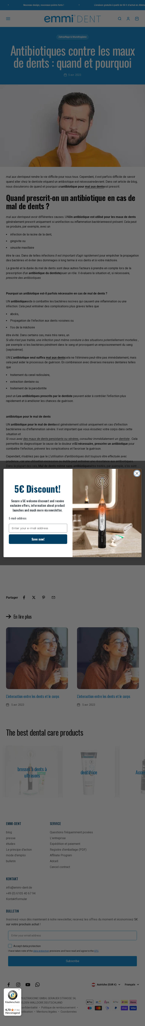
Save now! (38, 539)
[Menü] (19, 990)
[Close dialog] (137, 473)
